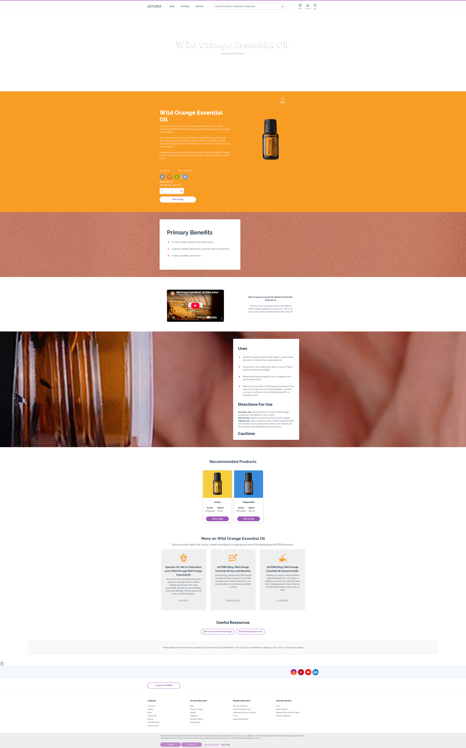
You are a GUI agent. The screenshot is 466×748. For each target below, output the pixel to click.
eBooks (193, 712)
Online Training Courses (242, 709)
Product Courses (196, 709)
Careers (150, 709)
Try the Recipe (282, 600)
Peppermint (248, 502)
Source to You (153, 726)
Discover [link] (200, 6)
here (260, 738)
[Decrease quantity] (162, 191)
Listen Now (183, 600)
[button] (162, 176)
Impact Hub (151, 716)
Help (277, 706)
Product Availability (283, 716)
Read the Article (233, 600)
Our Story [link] (185, 6)
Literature (194, 716)
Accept (170, 744)
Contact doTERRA (164, 685)
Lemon (217, 502)
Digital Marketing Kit (240, 719)
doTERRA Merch (153, 722)
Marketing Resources (251, 631)
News (149, 712)
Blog (192, 706)
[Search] (282, 6)
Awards (150, 719)
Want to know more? (211, 745)
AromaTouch (195, 722)
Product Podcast (196, 719)
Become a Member (240, 706)
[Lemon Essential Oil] (217, 484)
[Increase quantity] (181, 191)
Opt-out (191, 744)
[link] (300, 6)
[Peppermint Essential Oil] (248, 484)
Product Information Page (219, 631)
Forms (235, 716)
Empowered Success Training (244, 712)
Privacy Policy (225, 745)
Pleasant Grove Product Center (287, 712)
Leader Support (282, 709)
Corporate (151, 706)
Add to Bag (177, 199)
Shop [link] (172, 6)
